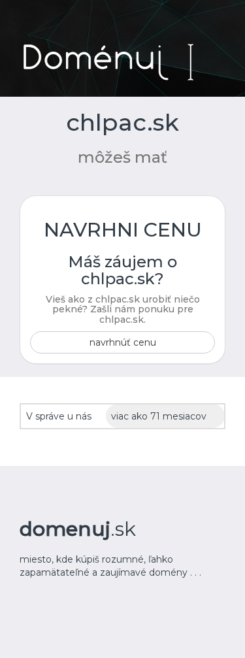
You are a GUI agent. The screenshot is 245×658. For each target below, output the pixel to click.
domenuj (78, 529)
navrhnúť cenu (123, 342)
